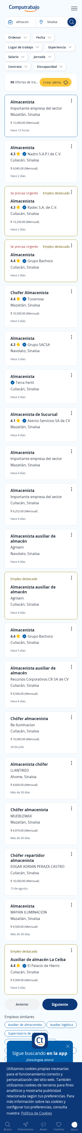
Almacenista (22, 102)
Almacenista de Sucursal (33, 414)
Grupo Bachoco (40, 260)
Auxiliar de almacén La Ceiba (38, 959)
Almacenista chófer (29, 764)
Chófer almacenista (29, 718)
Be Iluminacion (22, 724)
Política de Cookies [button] (36, 1113)
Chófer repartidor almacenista (27, 858)
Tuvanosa (36, 298)
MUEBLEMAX (21, 816)
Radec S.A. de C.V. (42, 207)
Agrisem (17, 547)
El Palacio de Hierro (43, 965)
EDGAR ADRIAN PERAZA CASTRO (37, 866)
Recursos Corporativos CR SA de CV (39, 679)
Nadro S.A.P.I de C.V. (44, 153)
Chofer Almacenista (29, 292)
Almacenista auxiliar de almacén (33, 538)
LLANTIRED (19, 770)
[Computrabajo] (24, 8)
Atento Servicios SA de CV (49, 420)
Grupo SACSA (39, 344)
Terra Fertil (25, 382)
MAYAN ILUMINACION (28, 912)
